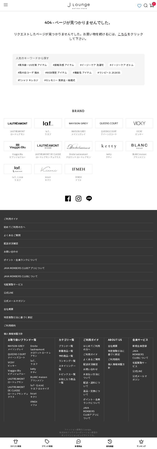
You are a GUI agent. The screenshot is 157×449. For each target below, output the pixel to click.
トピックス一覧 (67, 374)
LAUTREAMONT (16, 380)
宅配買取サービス (13, 284)
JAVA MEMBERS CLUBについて (21, 276)
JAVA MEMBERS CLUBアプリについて (24, 268)
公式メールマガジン (14, 300)
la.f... (34, 362)
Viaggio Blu (16, 372)
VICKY (12, 364)
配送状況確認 (11, 243)
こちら (122, 34)
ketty (33, 370)
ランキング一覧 (67, 360)
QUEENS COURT (17, 355)
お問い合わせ (11, 251)
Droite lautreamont (40, 350)
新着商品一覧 (66, 350)
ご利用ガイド (11, 218)
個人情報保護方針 (13, 333)
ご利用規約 (10, 325)
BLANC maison (38, 378)
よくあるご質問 (12, 235)
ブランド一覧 (66, 345)
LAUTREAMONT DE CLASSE (18, 391)
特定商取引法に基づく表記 (18, 317)
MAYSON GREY (16, 347)
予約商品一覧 (66, 355)
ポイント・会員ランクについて (20, 259)
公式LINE (9, 292)
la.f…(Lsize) (39, 387)
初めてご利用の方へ (14, 227)
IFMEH (33, 403)
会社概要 (8, 309)
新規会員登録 (139, 345)
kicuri (33, 395)
